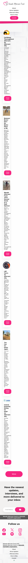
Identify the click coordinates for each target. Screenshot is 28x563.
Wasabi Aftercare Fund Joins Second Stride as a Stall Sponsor (7, 199)
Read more (7, 98)
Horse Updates (14, 10)
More (14, 474)
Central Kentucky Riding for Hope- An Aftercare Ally (7, 410)
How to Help (14, 14)
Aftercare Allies (14, 12)
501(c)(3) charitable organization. (13, 546)
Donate (14, 18)
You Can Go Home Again (6, 346)
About (14, 8)
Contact (14, 558)
